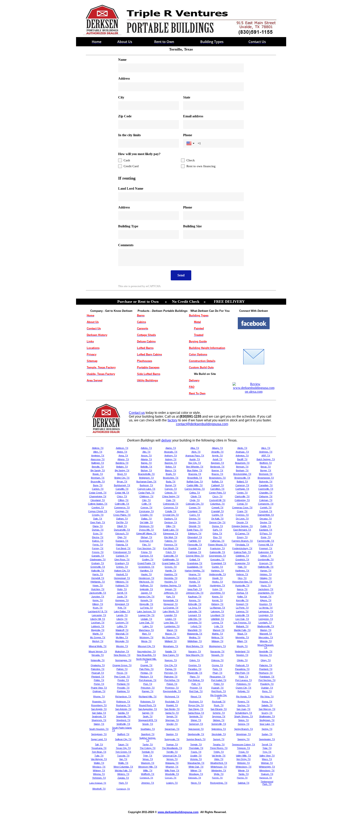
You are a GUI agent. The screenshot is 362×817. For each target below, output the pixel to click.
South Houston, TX (99, 729)
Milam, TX (242, 641)
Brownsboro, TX (217, 477)
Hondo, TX (194, 581)
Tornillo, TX (172, 752)
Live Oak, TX (242, 619)
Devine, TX (265, 522)
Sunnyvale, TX (171, 739)
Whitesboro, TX (243, 766)
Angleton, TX (97, 455)
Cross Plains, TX (122, 515)
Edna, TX (217, 533)
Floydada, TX (242, 544)
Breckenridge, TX (242, 474)
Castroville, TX (265, 489)
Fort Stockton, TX (146, 548)
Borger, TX (265, 470)
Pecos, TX (122, 673)
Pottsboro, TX (244, 684)
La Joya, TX (195, 607)
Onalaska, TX (98, 665)
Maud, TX (242, 633)
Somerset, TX (196, 724)
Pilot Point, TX (242, 673)
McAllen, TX (122, 637)
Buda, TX (170, 481)
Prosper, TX (196, 687)
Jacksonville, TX (97, 593)
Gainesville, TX (217, 552)
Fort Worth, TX (170, 548)
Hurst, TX (266, 585)
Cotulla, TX (170, 511)
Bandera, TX (122, 463)
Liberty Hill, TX (97, 619)
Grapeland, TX (218, 563)
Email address (193, 116)
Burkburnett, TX (122, 485)
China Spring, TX (170, 496)
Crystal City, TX (171, 515)
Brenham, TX (97, 477)
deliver (166, 440)
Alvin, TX (195, 452)
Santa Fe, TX (172, 713)
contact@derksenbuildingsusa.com (202, 424)
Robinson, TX (123, 701)
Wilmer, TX (195, 770)
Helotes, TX (266, 574)
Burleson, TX (146, 485)
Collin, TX (146, 503)
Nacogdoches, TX (146, 651)
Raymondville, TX (172, 691)
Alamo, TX (170, 448)
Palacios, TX (265, 665)
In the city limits (129, 135)
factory (172, 420)
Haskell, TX (122, 574)
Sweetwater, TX (267, 739)
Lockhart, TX (97, 622)
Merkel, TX (97, 641)
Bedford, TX (266, 463)
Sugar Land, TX (99, 739)
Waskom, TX (147, 763)
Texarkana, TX (98, 748)
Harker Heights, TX (194, 570)
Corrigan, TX (121, 511)
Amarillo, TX (217, 452)
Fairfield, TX (195, 541)
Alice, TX (265, 448)
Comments (125, 245)
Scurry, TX (266, 713)
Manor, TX (172, 630)
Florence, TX (170, 544)
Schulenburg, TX (243, 713)
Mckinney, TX (146, 637)
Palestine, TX (97, 669)
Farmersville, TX (265, 541)
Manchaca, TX (146, 630)
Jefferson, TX (171, 593)
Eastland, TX (265, 529)
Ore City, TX (170, 665)
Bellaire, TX (122, 466)
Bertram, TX (242, 466)
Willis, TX (147, 770)
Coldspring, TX (242, 500)
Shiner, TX (196, 720)
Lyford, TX (196, 626)
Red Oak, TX (196, 691)
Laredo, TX (122, 615)
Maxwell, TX (266, 633)
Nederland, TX (242, 651)
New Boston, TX (122, 655)
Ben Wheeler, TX (194, 466)
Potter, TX (219, 684)
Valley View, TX (267, 755)
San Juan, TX (243, 709)
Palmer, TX (122, 669)
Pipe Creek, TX (122, 676)
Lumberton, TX (172, 626)
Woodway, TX (196, 774)
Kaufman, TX (194, 596)
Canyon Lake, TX (146, 489)
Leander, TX (170, 615)
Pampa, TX (170, 669)
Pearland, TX (265, 669)
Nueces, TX (171, 660)
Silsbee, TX (218, 720)
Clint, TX (146, 500)
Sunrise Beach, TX (196, 739)
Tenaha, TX (219, 744)
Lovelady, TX (265, 622)
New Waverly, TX (194, 655)
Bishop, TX (146, 470)
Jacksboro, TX (265, 589)
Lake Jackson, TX (146, 611)
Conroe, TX (146, 507)
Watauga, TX (171, 763)
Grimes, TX (122, 567)
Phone (187, 135)
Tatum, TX (123, 744)
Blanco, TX (170, 470)
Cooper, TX (194, 507)
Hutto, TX (122, 589)
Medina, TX (194, 637)
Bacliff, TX (242, 459)
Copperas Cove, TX (242, 507)
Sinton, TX (243, 720)
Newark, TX (217, 655)
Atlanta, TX (146, 459)
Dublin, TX (265, 526)
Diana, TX (98, 526)
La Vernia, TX (266, 607)
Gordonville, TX (266, 559)
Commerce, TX (122, 507)
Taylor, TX (147, 744)
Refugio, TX (244, 691)
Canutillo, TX (122, 489)
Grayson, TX (265, 563)
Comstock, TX (146, 778)
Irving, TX (217, 589)
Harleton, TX (217, 570)
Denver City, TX (217, 522)
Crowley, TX (146, 515)
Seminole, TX (196, 716)
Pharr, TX (217, 673)
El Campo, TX (242, 533)
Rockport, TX (196, 701)
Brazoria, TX (194, 474)
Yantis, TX (243, 774)
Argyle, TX (217, 455)
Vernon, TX (172, 759)
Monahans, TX (170, 646)
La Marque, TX (217, 607)
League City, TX (146, 615)
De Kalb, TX (217, 518)
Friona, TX (146, 552)
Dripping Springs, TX (242, 526)
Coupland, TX (195, 511)
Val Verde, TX (218, 755)
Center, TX (242, 492)
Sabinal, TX (243, 783)
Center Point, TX (217, 492)
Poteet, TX (172, 684)
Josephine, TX (217, 593)
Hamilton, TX (146, 570)
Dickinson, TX (146, 526)
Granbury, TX (122, 563)
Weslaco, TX (98, 766)
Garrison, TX (146, 555)
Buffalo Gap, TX (195, 481)
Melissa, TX (217, 637)
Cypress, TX (242, 515)
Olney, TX (266, 660)
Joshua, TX (242, 593)
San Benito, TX (172, 709)
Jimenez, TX (147, 783)
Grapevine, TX (242, 563)
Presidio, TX (123, 687)
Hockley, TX (170, 581)
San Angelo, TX (99, 709)
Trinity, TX (218, 752)
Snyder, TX (172, 724)
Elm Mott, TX (170, 537)
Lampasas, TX (265, 611)
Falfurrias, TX (217, 541)
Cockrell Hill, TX (217, 500)
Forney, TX (97, 548)
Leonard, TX (194, 615)
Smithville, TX (123, 724)
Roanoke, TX (99, 701)
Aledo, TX (242, 448)
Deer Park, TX (97, 522)
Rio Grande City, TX (218, 696)
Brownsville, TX (242, 477)
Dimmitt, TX (194, 526)
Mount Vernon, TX (98, 651)
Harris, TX (97, 574)
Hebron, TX (242, 574)
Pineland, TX (97, 676)
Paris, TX (217, 669)
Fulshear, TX (194, 552)
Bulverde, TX (265, 481)
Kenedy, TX (146, 600)
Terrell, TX (267, 744)
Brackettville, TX (146, 474)
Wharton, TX (171, 766)
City (121, 97)
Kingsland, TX (122, 604)
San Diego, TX (196, 709)
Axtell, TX (217, 459)
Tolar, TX (267, 748)
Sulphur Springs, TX (147, 739)
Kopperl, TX (242, 604)
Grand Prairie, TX (146, 563)
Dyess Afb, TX (146, 529)
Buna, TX (97, 485)
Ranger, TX (147, 691)
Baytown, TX (217, 463)
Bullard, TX (242, 481)
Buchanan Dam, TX (146, 481)
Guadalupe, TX (194, 567)
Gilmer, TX (265, 555)
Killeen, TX (97, 604)
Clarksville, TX (242, 496)
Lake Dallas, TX (122, 611)
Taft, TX (99, 744)
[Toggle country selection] (191, 143)
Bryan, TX (122, 481)
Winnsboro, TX (266, 770)
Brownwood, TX (266, 477)
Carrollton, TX (217, 489)
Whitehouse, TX (219, 766)
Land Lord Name (130, 188)
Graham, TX (97, 563)
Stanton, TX (172, 734)
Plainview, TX (170, 676)
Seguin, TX (171, 716)
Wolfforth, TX (147, 774)
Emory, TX (242, 537)
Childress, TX (146, 496)
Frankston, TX (217, 548)
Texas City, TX (123, 748)
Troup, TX (243, 752)
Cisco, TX (217, 496)
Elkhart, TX (146, 537)
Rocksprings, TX (218, 783)
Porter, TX (99, 684)
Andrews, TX (265, 452)
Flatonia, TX (122, 544)
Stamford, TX (147, 734)
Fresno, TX (97, 552)
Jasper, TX (146, 593)
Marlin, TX (98, 633)
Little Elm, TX (194, 619)
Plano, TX (195, 676)
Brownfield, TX (194, 477)
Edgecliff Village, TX (146, 533)
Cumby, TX (217, 515)
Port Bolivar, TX (196, 680)
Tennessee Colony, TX (243, 744)
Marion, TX (265, 630)
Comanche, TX (265, 503)
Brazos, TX (217, 474)
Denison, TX (170, 522)
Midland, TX (171, 641)
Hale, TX (242, 567)
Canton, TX (97, 489)
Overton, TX (194, 665)
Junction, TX (97, 596)
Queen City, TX (243, 687)
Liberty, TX (121, 619)
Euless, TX (97, 541)
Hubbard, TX (121, 585)
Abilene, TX (97, 448)
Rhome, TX (99, 696)
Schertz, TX (219, 713)
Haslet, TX (146, 574)
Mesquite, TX (122, 641)
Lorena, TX (217, 622)
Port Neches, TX (267, 680)
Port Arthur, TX (171, 680)
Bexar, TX (266, 466)
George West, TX (195, 555)
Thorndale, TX (196, 748)
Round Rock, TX (147, 705)
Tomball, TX (148, 752)
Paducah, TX (242, 665)
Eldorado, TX (194, 778)
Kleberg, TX (217, 604)
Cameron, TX (242, 485)
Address (124, 78)
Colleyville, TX (122, 503)
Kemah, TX (265, 596)
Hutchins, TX (97, 589)
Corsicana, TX (146, 511)
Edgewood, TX (170, 533)
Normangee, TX (123, 660)
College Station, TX (97, 503)
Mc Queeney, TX (170, 637)
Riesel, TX (196, 696)
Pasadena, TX (242, 669)
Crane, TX (242, 511)
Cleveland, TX (97, 500)
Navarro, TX (194, 651)
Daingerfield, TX (266, 515)
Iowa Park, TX (194, 589)
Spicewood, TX (196, 729)
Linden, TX (170, 619)
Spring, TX (267, 729)
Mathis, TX (217, 633)
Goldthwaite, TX (171, 559)
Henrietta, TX (170, 578)
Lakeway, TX (217, 611)
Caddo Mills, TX (195, 485)
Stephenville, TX (196, 734)
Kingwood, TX (171, 604)
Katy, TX (170, 596)
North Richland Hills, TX (146, 660)
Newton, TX (242, 655)
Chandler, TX (265, 492)
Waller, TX (99, 763)
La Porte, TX (242, 607)
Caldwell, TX (217, 485)
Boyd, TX (122, 474)
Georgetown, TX (217, 555)
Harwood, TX (265, 778)
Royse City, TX (196, 705)
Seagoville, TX (123, 716)
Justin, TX (122, 596)
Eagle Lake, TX (170, 529)
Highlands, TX (97, 581)
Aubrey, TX (170, 459)
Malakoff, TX (122, 630)
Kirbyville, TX (194, 604)
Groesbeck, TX (146, 567)
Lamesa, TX (242, 611)
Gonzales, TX (217, 559)
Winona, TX (99, 774)
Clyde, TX (195, 500)
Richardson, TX (123, 696)
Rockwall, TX (218, 701)
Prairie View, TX (99, 687)
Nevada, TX (98, 655)
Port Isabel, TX (218, 680)
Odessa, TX (217, 660)
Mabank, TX (242, 626)
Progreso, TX (172, 687)
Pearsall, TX (98, 673)
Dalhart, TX (122, 518)
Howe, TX (98, 585)
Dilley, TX (170, 526)
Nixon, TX (196, 783)
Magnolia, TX (97, 630)
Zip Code (125, 116)
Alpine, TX (122, 452)
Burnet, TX (170, 485)
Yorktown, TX (99, 778)
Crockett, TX (265, 511)
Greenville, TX (97, 567)
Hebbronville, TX (217, 574)
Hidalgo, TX (266, 578)
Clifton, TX (123, 500)
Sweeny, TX (243, 739)
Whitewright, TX (267, 766)
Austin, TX (194, 459)
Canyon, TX (171, 489)
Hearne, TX (194, 574)
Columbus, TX (217, 503)
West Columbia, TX (123, 766)
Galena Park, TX (242, 552)
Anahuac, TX (242, 452)
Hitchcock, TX (146, 581)
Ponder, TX (123, 680)
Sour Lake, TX (267, 724)
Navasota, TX (217, 651)
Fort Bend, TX (123, 548)
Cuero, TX (194, 515)
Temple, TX (196, 744)
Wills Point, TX (172, 770)
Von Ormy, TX (243, 759)
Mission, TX (122, 646)
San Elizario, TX (219, 709)
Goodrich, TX (242, 559)
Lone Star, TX (171, 622)
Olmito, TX (242, 660)
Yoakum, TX (267, 774)
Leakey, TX (172, 783)
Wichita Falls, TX (123, 770)
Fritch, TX (171, 552)
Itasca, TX (242, 589)
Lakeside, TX (194, 611)
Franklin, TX (195, 548)
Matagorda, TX (194, 633)
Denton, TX (194, 522)
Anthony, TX (170, 455)
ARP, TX (265, 455)
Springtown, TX (99, 734)
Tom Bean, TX (99, 752)
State (186, 97)
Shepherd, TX (123, 720)
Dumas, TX (97, 529)
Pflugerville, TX (194, 673)
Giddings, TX (242, 555)
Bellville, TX (146, 466)
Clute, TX (170, 500)
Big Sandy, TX (97, 470)
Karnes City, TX (146, 596)
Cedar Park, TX (146, 492)
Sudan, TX (267, 734)
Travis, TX (196, 752)
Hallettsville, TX (265, 567)
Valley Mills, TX (243, 755)
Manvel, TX (218, 630)
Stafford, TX (123, 734)
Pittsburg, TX (146, 676)
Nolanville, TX (98, 660)
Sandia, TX (123, 713)
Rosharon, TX (123, 705)
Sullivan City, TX (123, 739)
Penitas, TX (146, 673)
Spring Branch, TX (243, 729)
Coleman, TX (265, 500)
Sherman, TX (172, 720)
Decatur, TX (266, 518)
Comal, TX (242, 503)
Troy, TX (266, 752)
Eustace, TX (122, 541)
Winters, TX (123, 774)
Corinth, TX (266, 507)
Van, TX (123, 759)
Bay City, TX (194, 463)
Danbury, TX (170, 518)
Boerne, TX (217, 470)
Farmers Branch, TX (242, 541)
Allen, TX (97, 452)
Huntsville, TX (242, 585)
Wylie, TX (219, 774)
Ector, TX (97, 533)
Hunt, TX (123, 783)
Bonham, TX (242, 470)
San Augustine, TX (147, 709)
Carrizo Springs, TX (195, 489)
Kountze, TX (265, 604)
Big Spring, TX (122, 470)
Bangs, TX (146, 463)
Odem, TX (194, 660)
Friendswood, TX (122, 552)
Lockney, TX (122, 622)
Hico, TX (242, 578)
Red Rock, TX (218, 691)
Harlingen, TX (242, 570)
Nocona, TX (266, 655)
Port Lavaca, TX (243, 680)
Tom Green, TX (123, 752)
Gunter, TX (217, 567)
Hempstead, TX (122, 578)
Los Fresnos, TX (242, 622)
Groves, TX (171, 567)
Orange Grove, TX (122, 665)
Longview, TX (195, 622)
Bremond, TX (265, 474)
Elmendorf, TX (194, 537)
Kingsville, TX (146, 604)
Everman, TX (146, 541)
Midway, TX (217, 641)
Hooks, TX (217, 581)
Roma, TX (267, 701)
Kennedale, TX (170, 600)
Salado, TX (267, 705)
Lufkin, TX (122, 626)
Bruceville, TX (98, 481)
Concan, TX (170, 778)
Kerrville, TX (242, 600)
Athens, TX (123, 459)
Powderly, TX (267, 684)
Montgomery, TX (217, 646)
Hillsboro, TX (121, 581)
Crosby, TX (97, 515)
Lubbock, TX (97, 626)
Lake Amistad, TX (97, 783)
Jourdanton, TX (266, 593)
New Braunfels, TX (146, 655)
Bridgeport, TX (146, 477)
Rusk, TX (219, 705)
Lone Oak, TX (146, 622)
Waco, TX (267, 759)
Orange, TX (146, 665)
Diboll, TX (122, 526)
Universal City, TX (172, 755)
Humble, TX (195, 585)
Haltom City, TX (122, 570)
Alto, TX (146, 452)
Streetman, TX (243, 734)
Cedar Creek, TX (97, 492)
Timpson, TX (243, 748)
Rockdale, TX (172, 701)
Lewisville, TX (242, 615)
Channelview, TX (97, 496)
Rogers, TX (243, 701)
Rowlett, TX (172, 705)
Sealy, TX (148, 716)
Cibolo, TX (196, 496)
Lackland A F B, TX (97, 611)
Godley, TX (147, 559)
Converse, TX (171, 507)
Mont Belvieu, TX (194, 646)
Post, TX (147, 684)
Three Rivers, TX (219, 748)
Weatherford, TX (218, 763)
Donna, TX (217, 526)
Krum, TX (97, 607)
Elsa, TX (217, 537)
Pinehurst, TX (266, 673)
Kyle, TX (122, 607)
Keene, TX (217, 596)
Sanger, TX (147, 713)
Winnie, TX (243, 770)
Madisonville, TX (265, 626)
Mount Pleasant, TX (265, 646)
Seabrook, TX (99, 716)
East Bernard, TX (242, 529)
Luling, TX (148, 626)
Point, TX (243, 676)
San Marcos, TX (267, 709)
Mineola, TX (266, 641)
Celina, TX (194, 492)
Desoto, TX (242, 522)
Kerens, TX (194, 600)
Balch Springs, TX (266, 459)
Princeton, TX (148, 687)
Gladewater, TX (98, 559)
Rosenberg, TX (99, 705)
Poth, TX (195, 684)
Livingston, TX (266, 619)
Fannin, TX (217, 778)
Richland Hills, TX (147, 696)
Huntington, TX (217, 585)
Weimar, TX (267, 763)
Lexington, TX (266, 615)
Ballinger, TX (97, 463)
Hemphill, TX (97, 578)
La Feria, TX (146, 607)
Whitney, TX (99, 770)
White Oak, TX (196, 766)
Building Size (192, 226)
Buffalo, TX (217, 481)
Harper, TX (265, 570)
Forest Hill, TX (266, 544)
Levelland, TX (217, 615)
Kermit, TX (217, 600)
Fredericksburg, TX (242, 548)
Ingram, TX (170, 589)
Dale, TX (97, 518)
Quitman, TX (99, 691)
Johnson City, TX (194, 593)
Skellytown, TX (266, 720)
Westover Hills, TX (147, 766)
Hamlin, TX (170, 570)
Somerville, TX (218, 724)
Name (122, 59)
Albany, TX (217, 448)
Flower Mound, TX (217, 544)
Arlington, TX (242, 455)
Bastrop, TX (171, 463)
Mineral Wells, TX (97, 646)
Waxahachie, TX (195, 763)
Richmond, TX (172, 696)
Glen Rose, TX (121, 559)
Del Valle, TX (146, 522)
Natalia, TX (170, 651)
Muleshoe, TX (122, 651)
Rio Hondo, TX (243, 696)
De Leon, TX (242, 518)
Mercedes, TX (266, 637)
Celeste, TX (171, 492)
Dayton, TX (194, 518)
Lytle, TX (218, 626)
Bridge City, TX (121, 477)
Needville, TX (265, 651)
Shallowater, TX (267, 716)
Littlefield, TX (217, 619)
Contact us (137, 412)
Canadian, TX (266, 485)
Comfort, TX (98, 507)
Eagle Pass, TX (195, 529)
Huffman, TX (146, 585)
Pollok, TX (99, 680)
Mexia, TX (146, 641)
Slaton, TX (99, 724)
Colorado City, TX (195, 503)
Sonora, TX (243, 724)
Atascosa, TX (98, 459)
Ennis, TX (266, 537)
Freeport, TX (265, 548)
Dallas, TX (146, 518)
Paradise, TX (194, 669)
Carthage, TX (242, 489)
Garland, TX (122, 555)
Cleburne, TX (265, 496)
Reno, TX (267, 691)
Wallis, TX (123, 763)
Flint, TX (146, 544)
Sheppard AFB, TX (147, 720)
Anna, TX (123, 455)
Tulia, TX (98, 755)
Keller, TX (242, 596)
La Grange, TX (170, 607)
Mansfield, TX (195, 630)
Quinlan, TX (267, 687)
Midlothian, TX (194, 641)
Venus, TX (147, 759)
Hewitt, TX (217, 578)
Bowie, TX (98, 474)
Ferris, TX (98, 544)
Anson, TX (146, 455)
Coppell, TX (217, 507)
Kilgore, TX (265, 600)
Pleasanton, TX (217, 676)
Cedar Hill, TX (122, 492)
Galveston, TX (265, 552)
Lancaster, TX (99, 615)
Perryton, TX (170, 673)
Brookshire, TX (170, 477)
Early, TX (217, 529)
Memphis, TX (242, 637)
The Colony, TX (147, 748)
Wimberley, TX (218, 770)
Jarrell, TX (122, 593)
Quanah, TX (217, 687)
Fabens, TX (171, 541)
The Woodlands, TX (172, 748)
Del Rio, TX (122, 522)
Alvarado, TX (170, 452)
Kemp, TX (98, 600)
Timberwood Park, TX (267, 782)
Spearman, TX (172, 729)
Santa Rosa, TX (196, 713)
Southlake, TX (148, 729)
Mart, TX (146, 633)
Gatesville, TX (171, 555)
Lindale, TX (146, 619)
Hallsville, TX (97, 570)
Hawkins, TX (170, 574)
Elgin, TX (122, 537)
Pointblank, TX (267, 676)
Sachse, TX (244, 705)
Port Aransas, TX (147, 680)
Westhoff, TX (99, 788)
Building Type (128, 226)
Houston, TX (265, 581)
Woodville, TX (172, 774)
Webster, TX (243, 763)
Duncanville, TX (122, 529)
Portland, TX (123, 684)
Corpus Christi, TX (97, 511)
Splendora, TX (218, 729)
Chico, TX (122, 496)
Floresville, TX (194, 544)
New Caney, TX (171, 655)
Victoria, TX (196, 759)
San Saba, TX (99, 713)
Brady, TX (171, 474)
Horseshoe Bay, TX (242, 581)
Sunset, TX (218, 739)
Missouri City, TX (146, 646)
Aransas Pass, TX (194, 455)
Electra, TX (97, 537)
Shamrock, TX (99, 720)
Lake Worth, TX (171, 611)
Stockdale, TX (219, 734)
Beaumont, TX (242, 463)
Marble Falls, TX (242, 630)
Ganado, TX (98, 555)
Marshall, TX (122, 633)
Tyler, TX (147, 755)
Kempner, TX (122, 600)
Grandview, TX (194, 563)
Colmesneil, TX (170, 503)
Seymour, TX (218, 716)
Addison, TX (122, 448)
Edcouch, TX (122, 533)
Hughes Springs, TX (170, 585)
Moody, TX (242, 646)
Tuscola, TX (123, 755)
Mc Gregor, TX (97, 637)
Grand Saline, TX (170, 563)
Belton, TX (170, 466)
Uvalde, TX (196, 755)
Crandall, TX (217, 511)
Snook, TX (147, 724)
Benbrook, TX (217, 466)
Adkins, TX (146, 448)
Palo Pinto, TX (146, 669)
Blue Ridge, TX (194, 470)
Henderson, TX (146, 578)
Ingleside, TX (146, 589)
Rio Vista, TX (267, 696)
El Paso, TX (266, 533)
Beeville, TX (98, 466)
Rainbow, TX (123, 691)
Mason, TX (170, 633)
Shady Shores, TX (243, 716)
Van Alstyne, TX (99, 759)
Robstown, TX (147, 701)
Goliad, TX (194, 559)
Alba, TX (194, 448)
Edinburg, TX (194, 533)
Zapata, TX (123, 778)
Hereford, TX (194, 578)
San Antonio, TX (123, 709)
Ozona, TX (217, 665)
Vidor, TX (218, 759)
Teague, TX (172, 744)
